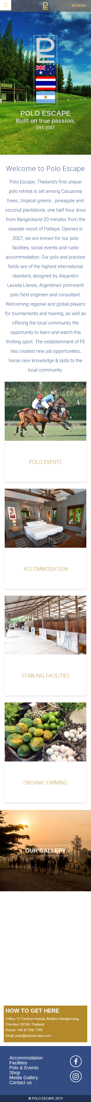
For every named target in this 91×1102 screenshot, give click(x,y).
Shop (14, 1072)
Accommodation (26, 1057)
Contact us (20, 1082)
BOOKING (79, 6)
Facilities (18, 1062)
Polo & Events (23, 1067)
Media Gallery (23, 1077)
